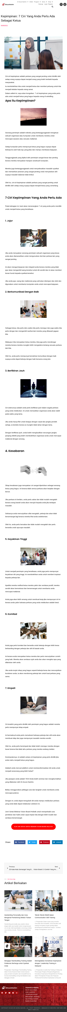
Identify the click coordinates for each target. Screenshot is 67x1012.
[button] (52, 6)
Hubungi (40, 4)
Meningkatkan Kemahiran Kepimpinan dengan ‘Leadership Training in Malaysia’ (48, 963)
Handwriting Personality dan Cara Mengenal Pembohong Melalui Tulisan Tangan (17, 917)
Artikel (31, 2)
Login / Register (48, 4)
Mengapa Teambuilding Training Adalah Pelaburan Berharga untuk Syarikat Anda (18, 963)
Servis (43, 2)
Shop (49, 2)
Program (36, 2)
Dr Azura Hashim (22, 2)
